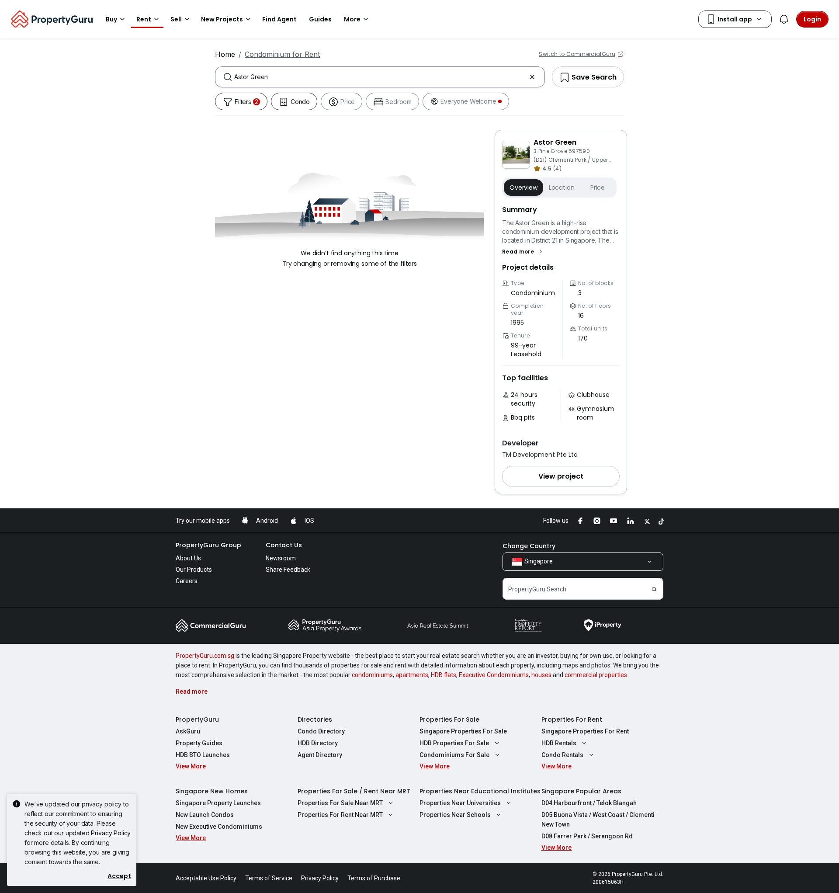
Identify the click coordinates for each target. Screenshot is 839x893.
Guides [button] (320, 19)
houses (541, 674)
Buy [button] (111, 19)
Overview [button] (523, 187)
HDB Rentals (558, 743)
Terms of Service (268, 878)
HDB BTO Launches (203, 754)
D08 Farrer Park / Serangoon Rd (587, 836)
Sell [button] (176, 19)
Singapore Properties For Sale (463, 731)
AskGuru (188, 731)
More (352, 19)
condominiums (372, 674)
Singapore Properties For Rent (585, 731)
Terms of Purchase (373, 878)
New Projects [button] (222, 19)
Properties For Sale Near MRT (340, 802)
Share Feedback (288, 569)
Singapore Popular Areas (581, 791)
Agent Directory (320, 754)
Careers (187, 580)
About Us (188, 558)
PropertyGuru (197, 719)
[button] (523, 251)
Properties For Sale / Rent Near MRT (354, 791)
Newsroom (281, 558)
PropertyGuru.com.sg (205, 655)
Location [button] (562, 187)
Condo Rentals (562, 754)
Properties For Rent (571, 719)
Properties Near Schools (455, 814)
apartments (411, 674)
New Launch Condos (205, 814)
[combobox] (380, 77)
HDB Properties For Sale (454, 743)
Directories (315, 719)
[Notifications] (784, 19)
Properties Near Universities (460, 802)
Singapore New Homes (212, 791)
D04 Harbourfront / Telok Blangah (589, 802)
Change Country (529, 546)
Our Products (194, 569)
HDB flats (443, 674)
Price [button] (597, 187)
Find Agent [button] (279, 19)
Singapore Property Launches (218, 802)
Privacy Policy (111, 833)
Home (225, 54)
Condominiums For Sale (454, 754)
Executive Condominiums (494, 674)
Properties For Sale (449, 719)
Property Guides (199, 743)
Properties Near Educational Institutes (480, 791)
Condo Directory (321, 731)
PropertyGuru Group (208, 545)
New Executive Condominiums (219, 826)
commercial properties (596, 674)
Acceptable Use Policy (206, 878)
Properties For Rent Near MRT (340, 814)
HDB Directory (318, 743)
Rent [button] (143, 19)
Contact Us (284, 545)
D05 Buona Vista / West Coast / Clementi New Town (598, 819)
